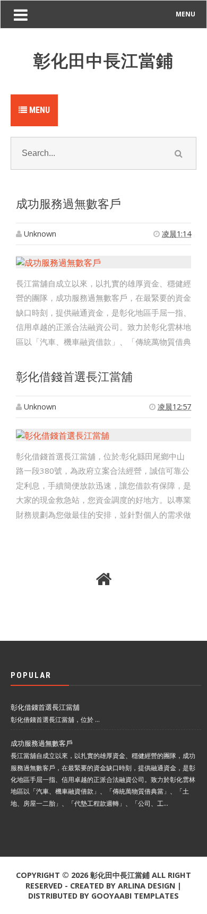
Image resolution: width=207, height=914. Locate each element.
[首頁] (103, 579)
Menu (38, 110)
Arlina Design (146, 886)
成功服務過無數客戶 (68, 204)
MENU (185, 14)
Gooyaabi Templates (135, 896)
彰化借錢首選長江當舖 (74, 377)
